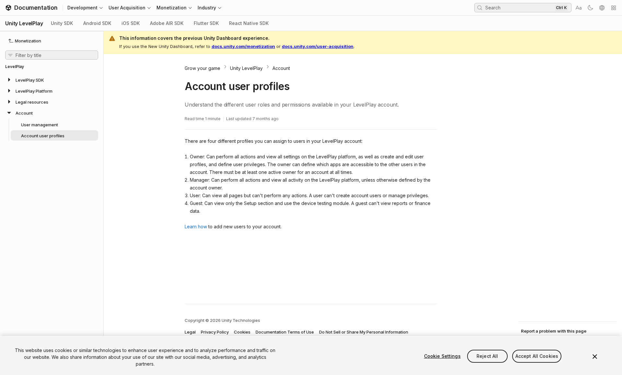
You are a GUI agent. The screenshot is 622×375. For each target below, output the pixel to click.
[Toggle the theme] (590, 7)
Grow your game (202, 68)
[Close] (595, 356)
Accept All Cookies (537, 356)
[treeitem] (51, 79)
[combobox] (519, 7)
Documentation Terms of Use (285, 332)
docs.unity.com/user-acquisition (317, 46)
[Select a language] (601, 7)
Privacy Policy (215, 332)
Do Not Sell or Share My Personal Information (363, 332)
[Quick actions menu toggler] (613, 7)
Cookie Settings (442, 356)
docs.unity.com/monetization (243, 46)
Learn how (196, 226)
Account (281, 68)
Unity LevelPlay (246, 68)
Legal (190, 332)
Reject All (487, 356)
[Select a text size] (578, 7)
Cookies (242, 332)
